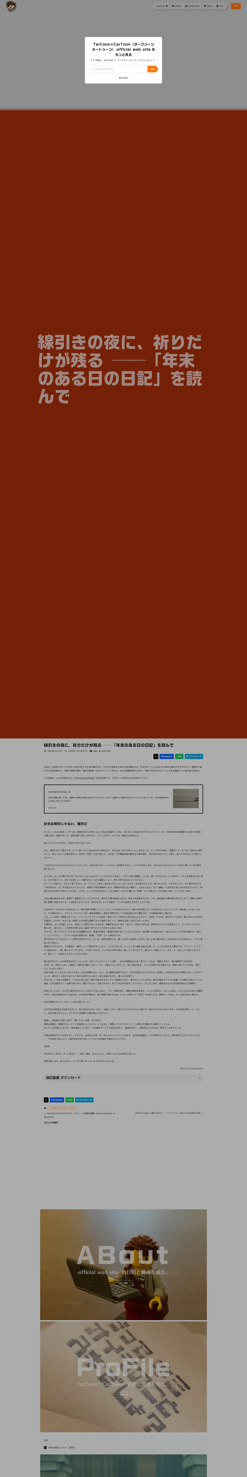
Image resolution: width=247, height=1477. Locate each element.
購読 (153, 69)
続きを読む (123, 78)
